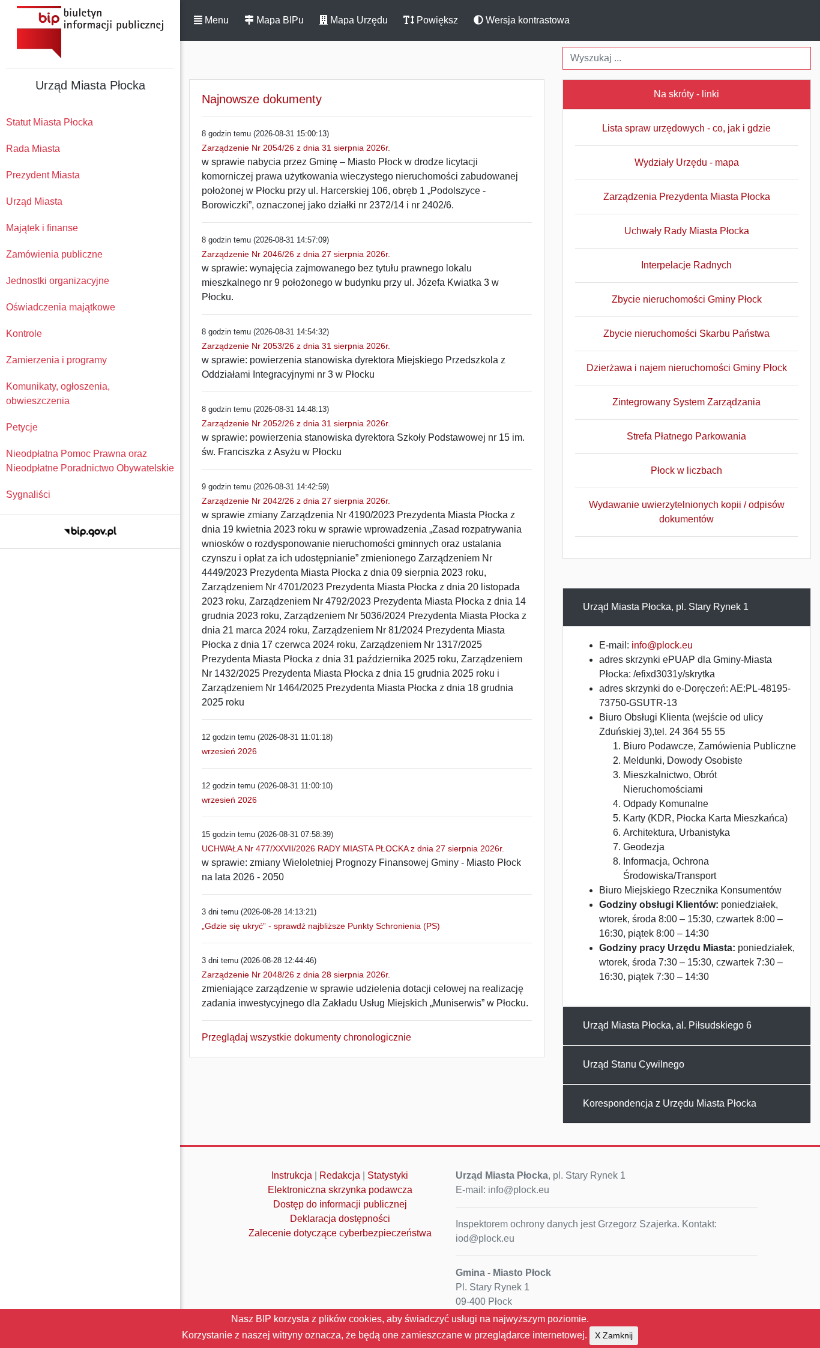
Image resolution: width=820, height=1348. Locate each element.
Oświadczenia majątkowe (60, 307)
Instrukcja (291, 1175)
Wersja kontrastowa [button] (526, 20)
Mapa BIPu (279, 20)
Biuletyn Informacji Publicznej (90, 32)
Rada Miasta (33, 149)
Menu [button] (215, 20)
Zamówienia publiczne (54, 254)
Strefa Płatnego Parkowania (686, 436)
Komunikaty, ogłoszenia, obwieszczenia (58, 393)
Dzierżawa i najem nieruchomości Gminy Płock (686, 368)
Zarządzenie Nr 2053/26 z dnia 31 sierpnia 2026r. (296, 346)
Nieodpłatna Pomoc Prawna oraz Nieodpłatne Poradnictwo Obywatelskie (90, 461)
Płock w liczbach (686, 470)
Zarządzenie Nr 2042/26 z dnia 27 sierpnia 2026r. (296, 501)
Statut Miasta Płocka (49, 122)
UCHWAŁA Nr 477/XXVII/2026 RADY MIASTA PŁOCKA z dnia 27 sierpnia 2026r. (353, 848)
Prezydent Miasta (43, 175)
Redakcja (339, 1175)
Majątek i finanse (42, 228)
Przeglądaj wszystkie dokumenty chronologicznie (306, 1037)
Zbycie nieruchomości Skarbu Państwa (686, 333)
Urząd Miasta (34, 201)
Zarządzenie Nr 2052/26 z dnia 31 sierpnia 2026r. (296, 423)
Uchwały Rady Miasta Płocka (686, 231)
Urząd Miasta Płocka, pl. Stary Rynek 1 (666, 607)
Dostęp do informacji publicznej (340, 1204)
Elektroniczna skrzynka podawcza (340, 1190)
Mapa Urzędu (358, 20)
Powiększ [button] (436, 20)
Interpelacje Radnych (686, 265)
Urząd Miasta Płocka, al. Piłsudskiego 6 (667, 1025)
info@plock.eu (662, 645)
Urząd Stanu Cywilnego (633, 1064)
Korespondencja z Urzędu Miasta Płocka (669, 1103)
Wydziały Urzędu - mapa (687, 162)
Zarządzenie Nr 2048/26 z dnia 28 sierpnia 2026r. (296, 974)
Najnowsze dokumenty (262, 99)
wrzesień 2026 (229, 751)
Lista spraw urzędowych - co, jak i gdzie (686, 128)
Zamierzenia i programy (56, 360)
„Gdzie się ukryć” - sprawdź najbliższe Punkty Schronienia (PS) (321, 926)
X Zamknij (614, 1335)
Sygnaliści (28, 494)
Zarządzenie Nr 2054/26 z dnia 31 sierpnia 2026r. (296, 148)
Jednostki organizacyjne (57, 281)
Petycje (22, 427)
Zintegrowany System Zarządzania (686, 402)
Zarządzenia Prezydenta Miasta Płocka (686, 197)
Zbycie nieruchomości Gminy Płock (687, 299)
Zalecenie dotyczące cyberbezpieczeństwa (340, 1233)
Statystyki (387, 1175)
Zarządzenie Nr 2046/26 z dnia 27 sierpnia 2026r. (296, 254)
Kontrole (24, 333)
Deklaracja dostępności (340, 1219)
